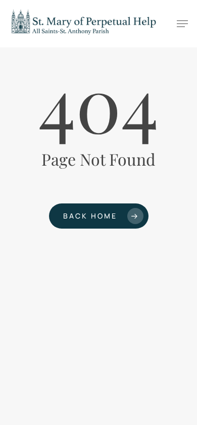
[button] (182, 24)
